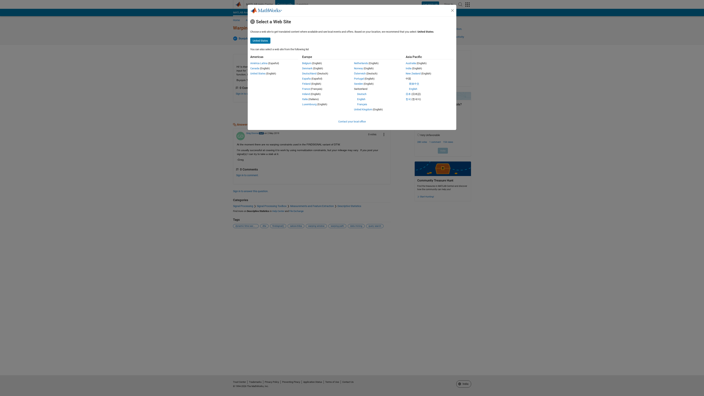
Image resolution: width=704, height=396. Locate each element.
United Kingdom (363, 109)
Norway (358, 68)
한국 (408, 99)
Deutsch (361, 94)
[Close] (452, 10)
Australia (411, 63)
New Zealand (413, 73)
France (306, 88)
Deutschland (309, 73)
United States (257, 73)
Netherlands (361, 63)
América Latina (258, 63)
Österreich (360, 73)
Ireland (306, 94)
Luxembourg (309, 104)
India (408, 68)
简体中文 (414, 83)
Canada (254, 68)
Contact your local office (352, 121)
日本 (408, 94)
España (306, 78)
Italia (305, 99)
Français (362, 104)
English (361, 99)
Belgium (306, 63)
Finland (306, 83)
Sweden (358, 83)
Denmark (307, 68)
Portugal (359, 78)
